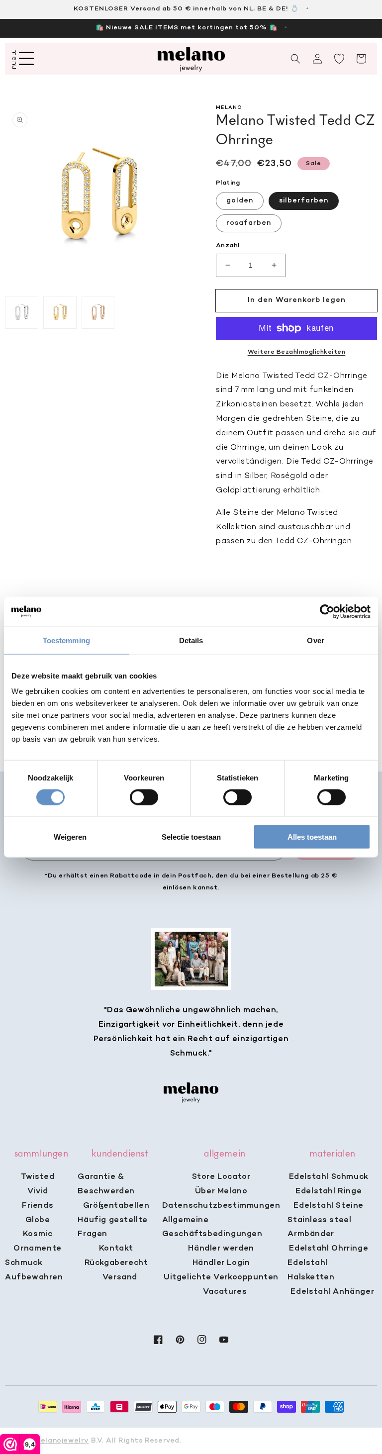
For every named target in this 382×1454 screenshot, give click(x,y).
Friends (37, 1205)
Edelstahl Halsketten (310, 1270)
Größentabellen (116, 1205)
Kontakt (116, 1248)
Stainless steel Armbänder (319, 1227)
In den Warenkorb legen (297, 300)
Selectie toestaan (191, 837)
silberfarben (303, 200)
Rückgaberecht (116, 1263)
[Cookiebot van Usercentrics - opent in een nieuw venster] (327, 611)
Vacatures (225, 1291)
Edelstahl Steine (328, 1205)
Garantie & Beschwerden (106, 1184)
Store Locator (221, 1176)
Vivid (37, 1191)
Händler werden (221, 1248)
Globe (37, 1220)
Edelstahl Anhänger (332, 1291)
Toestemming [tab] (66, 640)
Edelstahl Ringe (328, 1191)
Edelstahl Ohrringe (328, 1248)
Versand (119, 1277)
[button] (295, 59)
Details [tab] (191, 640)
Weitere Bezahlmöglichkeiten (297, 352)
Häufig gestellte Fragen (113, 1227)
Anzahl (227, 245)
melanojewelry (61, 1441)
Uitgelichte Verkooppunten (221, 1277)
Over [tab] (315, 640)
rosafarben (248, 223)
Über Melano (221, 1191)
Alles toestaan (312, 837)
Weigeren (70, 837)
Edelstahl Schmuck (329, 1176)
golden (239, 200)
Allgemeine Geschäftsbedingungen (212, 1227)
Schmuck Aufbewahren (34, 1270)
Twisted (37, 1176)
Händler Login (221, 1263)
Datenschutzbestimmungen (221, 1205)
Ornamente (37, 1248)
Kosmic (38, 1234)
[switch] (144, 797)
